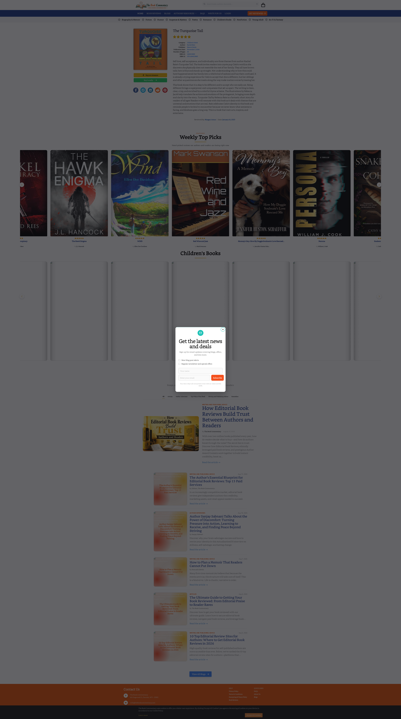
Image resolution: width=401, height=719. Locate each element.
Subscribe (217, 377)
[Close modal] (223, 329)
